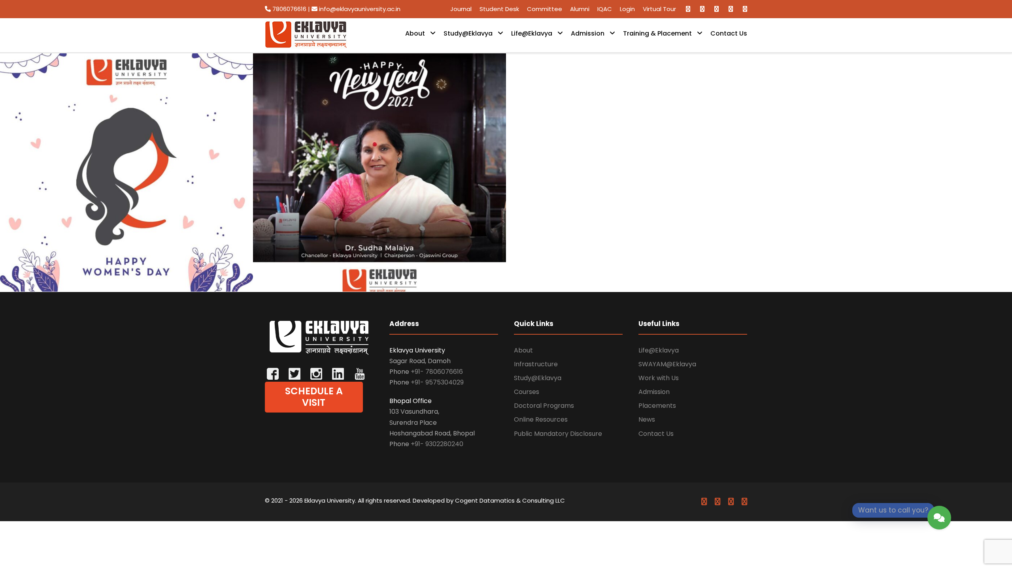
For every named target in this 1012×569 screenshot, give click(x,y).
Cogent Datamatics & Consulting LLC (510, 500)
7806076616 (289, 9)
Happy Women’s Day (129, 268)
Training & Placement (657, 33)
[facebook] (688, 9)
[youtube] (731, 9)
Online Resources (541, 419)
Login (627, 9)
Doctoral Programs (544, 405)
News (646, 419)
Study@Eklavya (468, 33)
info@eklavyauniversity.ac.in (358, 9)
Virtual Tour (659, 9)
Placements (657, 405)
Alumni (579, 9)
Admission (587, 33)
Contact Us (728, 33)
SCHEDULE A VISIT (314, 396)
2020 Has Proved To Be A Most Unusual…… (382, 268)
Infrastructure (536, 364)
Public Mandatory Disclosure (558, 433)
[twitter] (716, 9)
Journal (461, 9)
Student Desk (499, 9)
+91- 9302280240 (437, 443)
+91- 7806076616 (437, 371)
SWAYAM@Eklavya (667, 364)
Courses (526, 391)
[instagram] (745, 9)
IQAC (604, 9)
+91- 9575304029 (437, 382)
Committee (544, 9)
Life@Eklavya (531, 33)
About (415, 33)
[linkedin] (702, 9)
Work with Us (658, 377)
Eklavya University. (330, 500)
